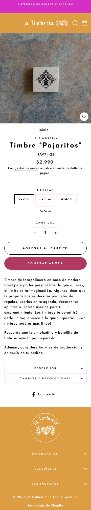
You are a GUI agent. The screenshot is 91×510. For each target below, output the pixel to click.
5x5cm (45, 210)
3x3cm (45, 198)
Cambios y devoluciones (45, 378)
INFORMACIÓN (45, 454)
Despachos (45, 368)
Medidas (45, 190)
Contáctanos (45, 484)
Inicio (44, 129)
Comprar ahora (45, 263)
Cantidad (45, 223)
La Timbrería (46, 138)
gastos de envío (26, 168)
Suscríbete (45, 469)
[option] (45, 5)
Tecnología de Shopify (45, 505)
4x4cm (67, 198)
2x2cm (24, 198)
